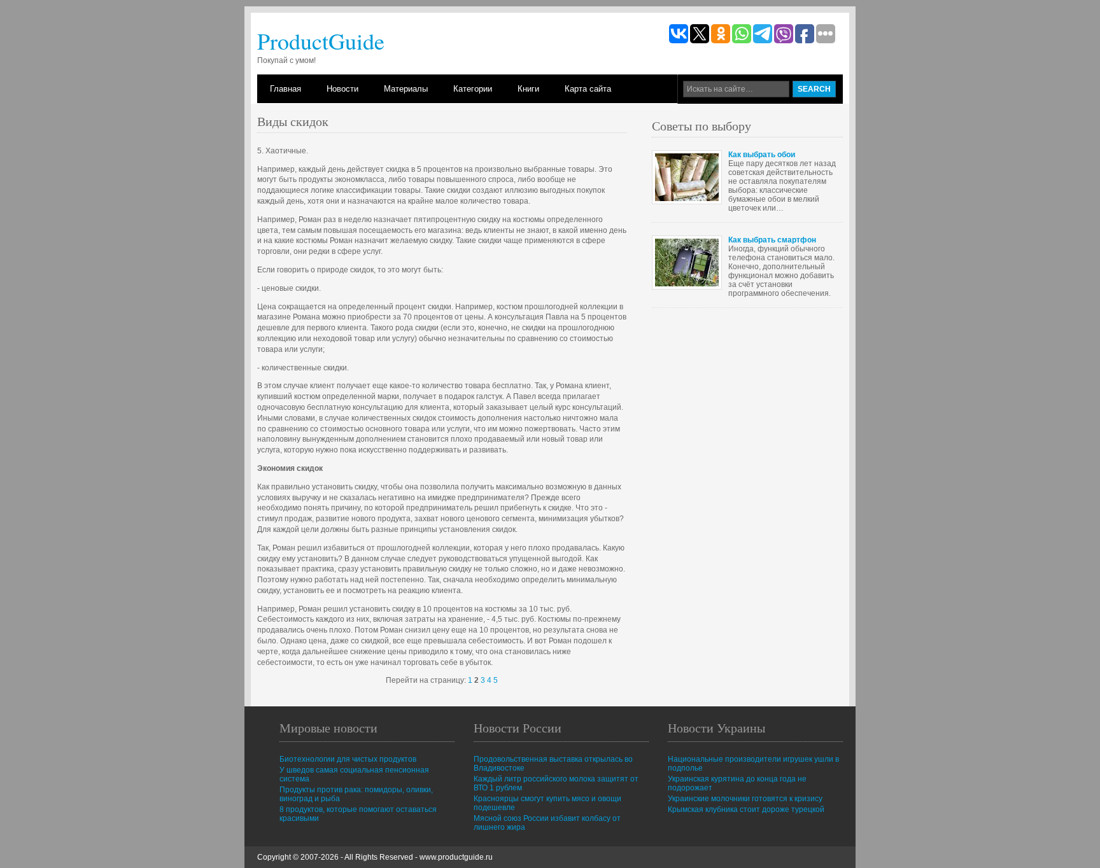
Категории (472, 89)
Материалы (406, 89)
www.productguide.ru (456, 857)
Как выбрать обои (761, 154)
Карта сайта (588, 89)
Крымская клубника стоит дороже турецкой (746, 809)
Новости (342, 89)
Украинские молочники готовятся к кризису (745, 798)
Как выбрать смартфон (772, 239)
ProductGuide (320, 40)
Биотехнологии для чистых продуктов (347, 759)
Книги (528, 89)
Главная (285, 89)
